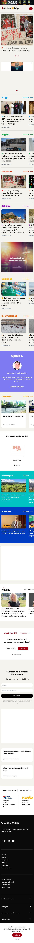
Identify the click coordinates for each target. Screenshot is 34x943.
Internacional (6, 868)
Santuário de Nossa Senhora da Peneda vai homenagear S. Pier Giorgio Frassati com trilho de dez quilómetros (13, 213)
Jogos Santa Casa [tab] (9, 790)
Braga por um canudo (9, 401)
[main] (17, 413)
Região (3, 857)
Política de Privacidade (9, 701)
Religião (4, 863)
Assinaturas (5, 885)
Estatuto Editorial (7, 882)
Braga (3, 854)
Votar (23, 648)
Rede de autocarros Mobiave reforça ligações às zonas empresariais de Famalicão (11, 141)
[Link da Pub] (17, 2)
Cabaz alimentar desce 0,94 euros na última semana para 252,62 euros (11, 285)
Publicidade (5, 887)
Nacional (4, 865)
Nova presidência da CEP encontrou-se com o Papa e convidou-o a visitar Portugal (11, 104)
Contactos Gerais (7, 899)
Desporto (4, 860)
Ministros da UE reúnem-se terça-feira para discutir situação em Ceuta (13, 322)
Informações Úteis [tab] (25, 790)
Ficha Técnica (6, 879)
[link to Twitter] (9, 841)
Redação (4, 907)
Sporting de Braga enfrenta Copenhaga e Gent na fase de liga (16, 16)
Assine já (17, 935)
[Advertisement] (17, 563)
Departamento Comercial (10, 913)
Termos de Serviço (24, 701)
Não (14, 648)
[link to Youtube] (13, 841)
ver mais (26, 97)
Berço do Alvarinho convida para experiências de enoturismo (12, 481)
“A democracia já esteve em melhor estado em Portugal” (13, 517)
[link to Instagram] (5, 841)
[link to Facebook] (2, 841)
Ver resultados (17, 655)
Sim (8, 648)
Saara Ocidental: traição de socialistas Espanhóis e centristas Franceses (17, 363)
